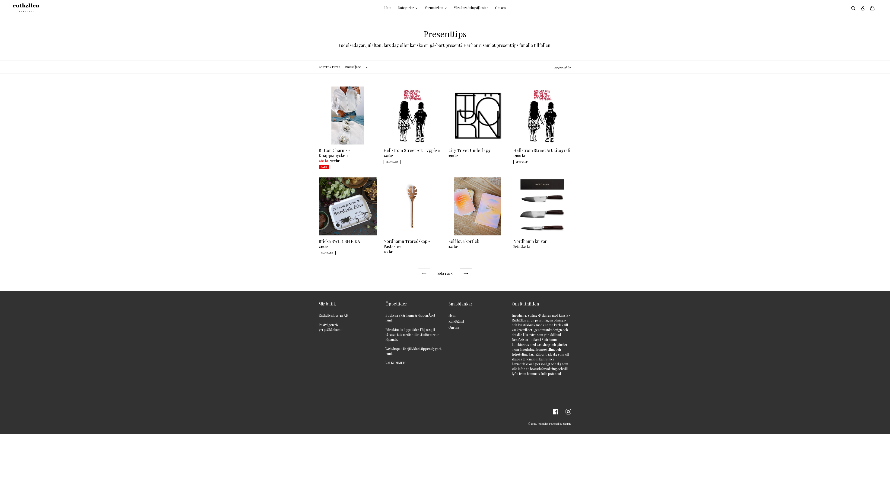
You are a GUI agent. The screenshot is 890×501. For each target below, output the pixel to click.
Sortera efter (329, 67)
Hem (451, 315)
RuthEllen (543, 423)
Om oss (453, 327)
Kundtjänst (456, 321)
